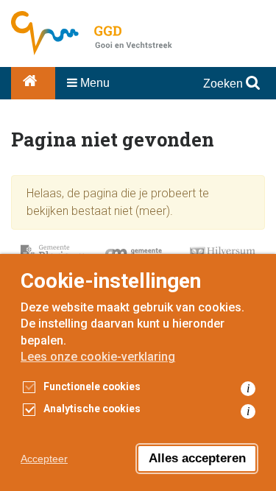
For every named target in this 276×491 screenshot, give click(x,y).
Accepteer (44, 458)
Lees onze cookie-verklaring (98, 357)
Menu (93, 83)
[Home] (33, 83)
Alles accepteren (197, 458)
